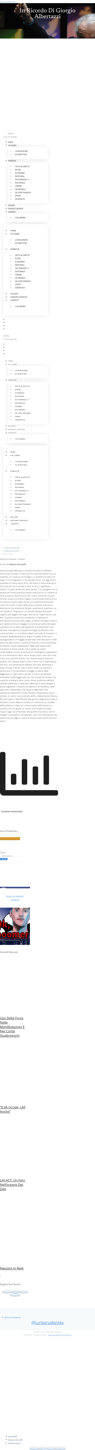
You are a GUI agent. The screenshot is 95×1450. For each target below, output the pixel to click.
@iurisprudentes (48, 1322)
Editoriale (20, 182)
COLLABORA (20, 217)
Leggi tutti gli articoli (10, 838)
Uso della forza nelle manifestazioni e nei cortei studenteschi (12, 1027)
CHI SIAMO (12, 145)
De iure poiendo (23, 192)
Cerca (10, 133)
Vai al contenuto (8, 1)
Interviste (20, 199)
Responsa (19, 176)
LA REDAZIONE (21, 151)
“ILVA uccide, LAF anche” (12, 1109)
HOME (10, 142)
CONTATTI (12, 212)
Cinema (18, 186)
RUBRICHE (12, 160)
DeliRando (20, 189)
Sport (18, 195)
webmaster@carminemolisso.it (59, 1335)
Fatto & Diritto (22, 166)
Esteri (18, 169)
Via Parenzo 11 (22, 179)
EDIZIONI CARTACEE (15, 208)
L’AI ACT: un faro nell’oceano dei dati (12, 1184)
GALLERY (11, 205)
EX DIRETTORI (21, 154)
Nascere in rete (12, 1268)
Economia (20, 173)
